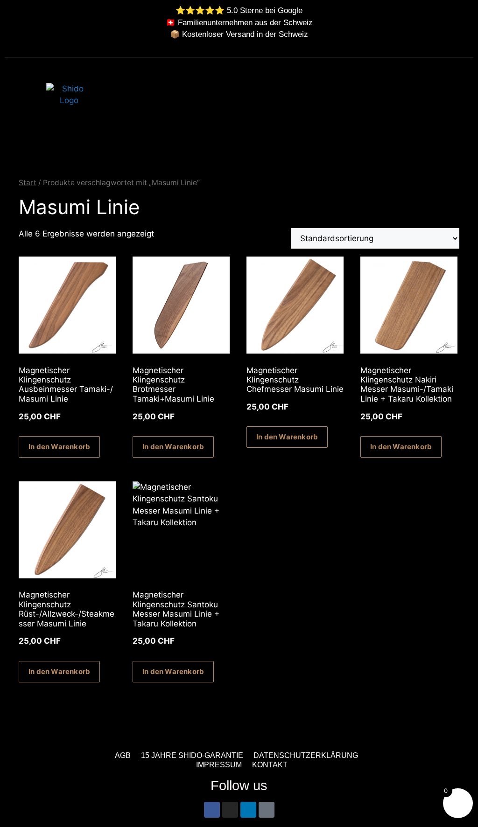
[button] (461, 109)
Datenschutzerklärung (305, 755)
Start (27, 182)
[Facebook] (212, 810)
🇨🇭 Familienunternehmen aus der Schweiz (239, 22)
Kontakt (270, 765)
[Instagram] (230, 810)
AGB (123, 755)
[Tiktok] (266, 810)
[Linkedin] (248, 810)
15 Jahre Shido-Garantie (192, 755)
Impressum (219, 765)
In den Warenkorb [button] (59, 446)
